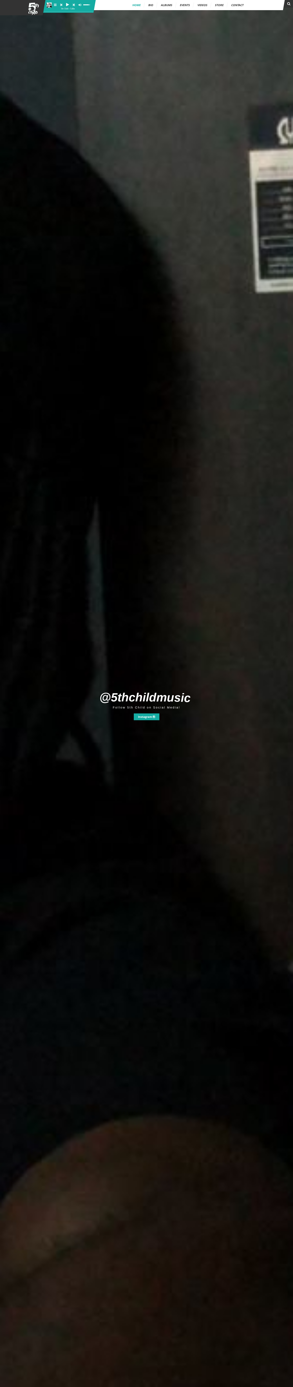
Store (219, 5)
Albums (167, 5)
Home (136, 5)
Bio (151, 5)
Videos (202, 5)
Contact (237, 5)
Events (185, 5)
